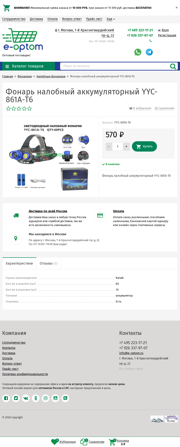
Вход (165, 30)
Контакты (8, 348)
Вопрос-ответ (72, 19)
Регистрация (167, 35)
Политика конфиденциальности (25, 374)
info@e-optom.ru (131, 353)
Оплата (52, 19)
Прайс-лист (94, 19)
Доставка (36, 19)
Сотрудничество (13, 19)
